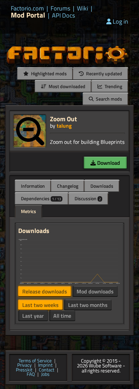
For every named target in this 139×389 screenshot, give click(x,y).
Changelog (67, 185)
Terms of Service (35, 361)
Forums (60, 8)
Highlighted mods (48, 73)
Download (108, 163)
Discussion (88, 198)
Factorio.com (27, 8)
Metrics (28, 211)
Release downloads (44, 291)
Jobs (45, 374)
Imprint (45, 365)
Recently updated (103, 73)
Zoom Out (63, 119)
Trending (113, 86)
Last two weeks (40, 305)
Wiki (82, 8)
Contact (46, 370)
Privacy (24, 365)
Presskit (24, 370)
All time (62, 316)
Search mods (108, 98)
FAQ (31, 374)
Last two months (88, 305)
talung (64, 126)
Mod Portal (28, 15)
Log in (120, 21)
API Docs (63, 15)
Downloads (101, 185)
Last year (33, 316)
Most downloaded (66, 86)
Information (33, 185)
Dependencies (41, 198)
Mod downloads (95, 291)
